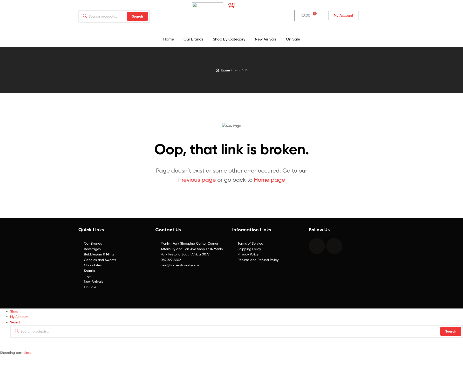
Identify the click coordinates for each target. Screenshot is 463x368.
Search (450, 331)
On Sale (293, 39)
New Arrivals (265, 39)
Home (168, 39)
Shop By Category (229, 39)
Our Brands (193, 39)
